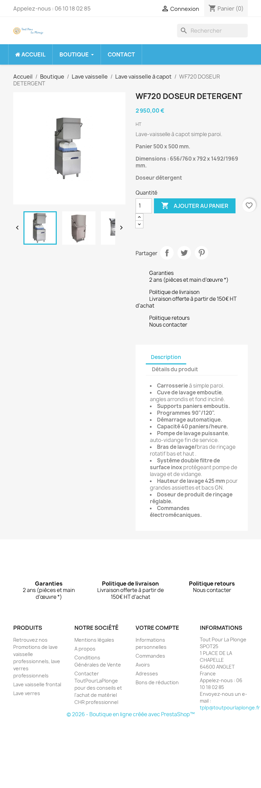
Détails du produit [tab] (175, 369)
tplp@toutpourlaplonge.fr (230, 707)
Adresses (147, 673)
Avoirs (143, 664)
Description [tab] (166, 357)
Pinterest (201, 253)
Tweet (184, 253)
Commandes (150, 656)
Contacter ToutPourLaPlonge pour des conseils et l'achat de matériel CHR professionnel (98, 687)
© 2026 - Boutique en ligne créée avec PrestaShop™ (131, 714)
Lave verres (26, 693)
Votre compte (157, 627)
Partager (167, 253)
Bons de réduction (157, 682)
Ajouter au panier (194, 205)
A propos (84, 648)
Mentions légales (94, 640)
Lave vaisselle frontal (37, 684)
